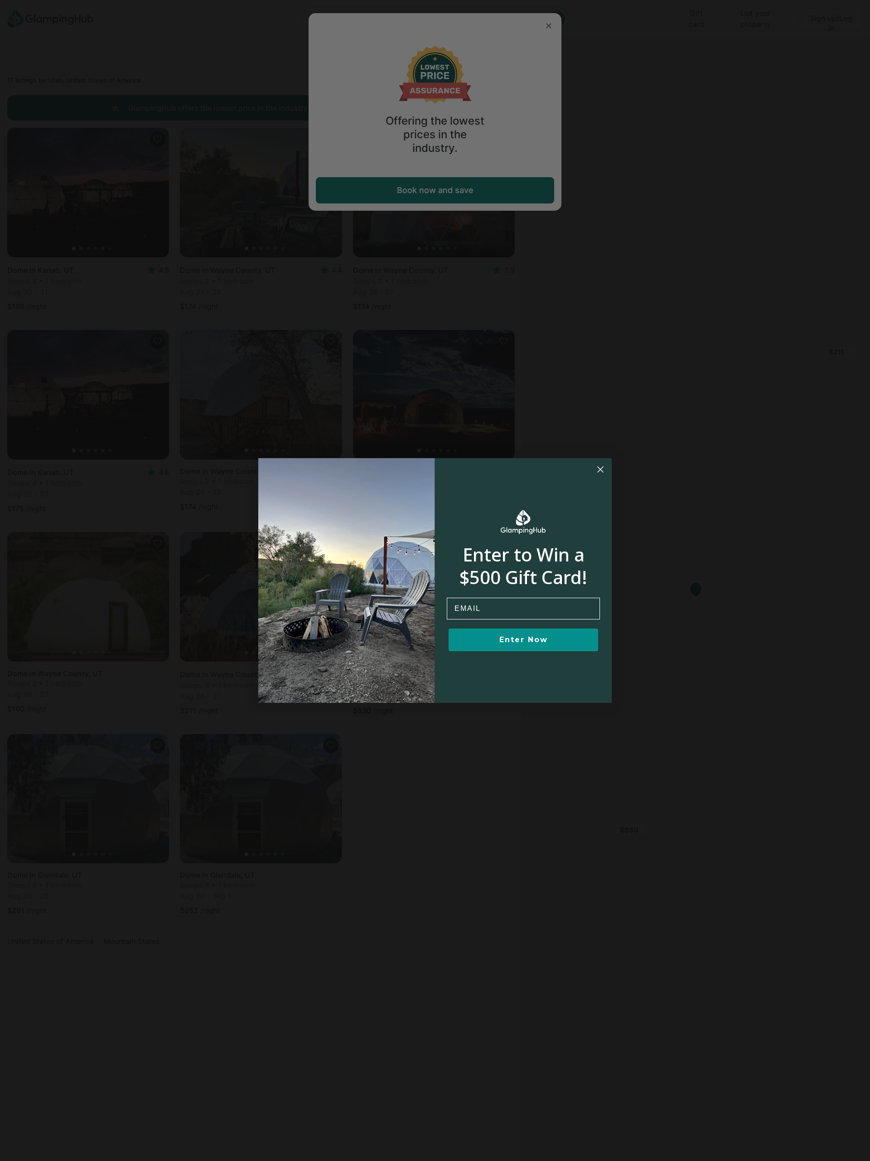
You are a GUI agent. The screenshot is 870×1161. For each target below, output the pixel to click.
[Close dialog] (600, 469)
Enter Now (523, 639)
